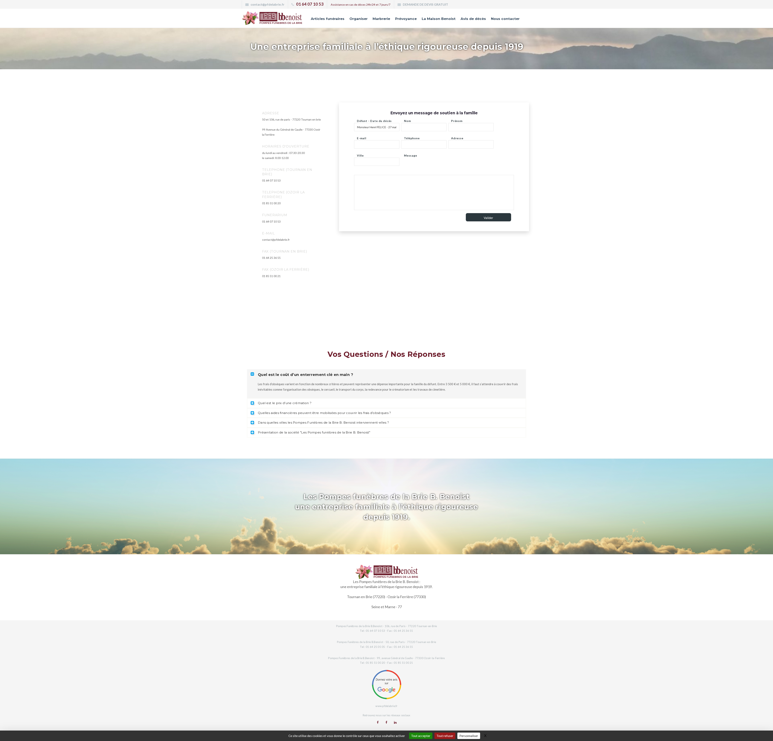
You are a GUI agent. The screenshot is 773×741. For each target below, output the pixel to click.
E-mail (361, 137)
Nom (407, 120)
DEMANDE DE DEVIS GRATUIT (425, 4)
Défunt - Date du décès (374, 120)
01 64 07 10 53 (309, 4)
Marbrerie (381, 19)
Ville (360, 154)
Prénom (457, 120)
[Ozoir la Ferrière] (386, 722)
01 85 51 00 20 (271, 203)
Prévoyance (406, 19)
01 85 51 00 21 (271, 276)
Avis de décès (473, 19)
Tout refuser (444, 736)
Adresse (457, 137)
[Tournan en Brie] (378, 722)
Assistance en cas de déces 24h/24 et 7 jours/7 (360, 4)
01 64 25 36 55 (271, 257)
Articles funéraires (327, 19)
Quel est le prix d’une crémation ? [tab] (284, 403)
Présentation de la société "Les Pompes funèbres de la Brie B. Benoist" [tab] (314, 432)
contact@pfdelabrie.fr (267, 4)
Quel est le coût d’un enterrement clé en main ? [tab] (305, 375)
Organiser (358, 19)
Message (410, 154)
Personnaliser (468, 736)
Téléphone (412, 137)
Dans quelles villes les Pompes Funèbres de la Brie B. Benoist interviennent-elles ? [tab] (323, 422)
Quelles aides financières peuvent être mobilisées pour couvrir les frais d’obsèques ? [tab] (324, 413)
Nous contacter (505, 19)
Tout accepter (420, 736)
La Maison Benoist (439, 19)
